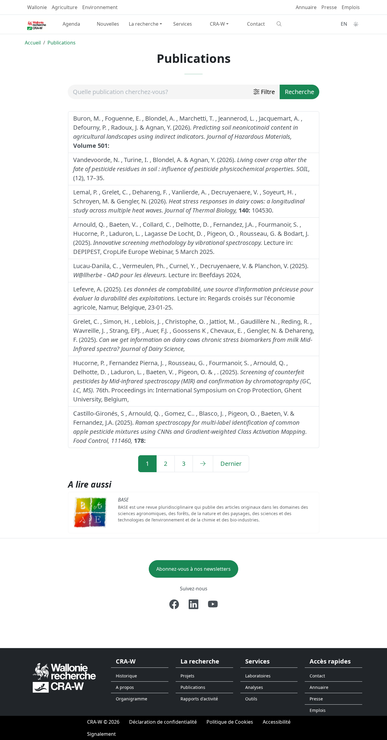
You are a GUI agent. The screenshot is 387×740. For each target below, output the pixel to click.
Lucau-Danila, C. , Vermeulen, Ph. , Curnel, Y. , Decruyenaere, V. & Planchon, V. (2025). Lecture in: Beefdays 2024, (190, 270)
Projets (187, 676)
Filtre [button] (267, 92)
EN (344, 24)
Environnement (100, 7)
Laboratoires (258, 676)
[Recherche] (292, 24)
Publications (61, 42)
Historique (126, 676)
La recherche (143, 24)
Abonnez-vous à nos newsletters (193, 569)
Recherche (299, 92)
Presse (329, 7)
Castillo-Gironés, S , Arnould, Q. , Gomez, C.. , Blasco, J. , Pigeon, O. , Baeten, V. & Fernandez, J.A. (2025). (190, 427)
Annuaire (306, 7)
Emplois (351, 7)
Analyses (254, 687)
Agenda (71, 24)
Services (182, 24)
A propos (125, 687)
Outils (251, 699)
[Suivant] (203, 463)
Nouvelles (108, 24)
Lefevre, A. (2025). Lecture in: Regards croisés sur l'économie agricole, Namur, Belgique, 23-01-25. (193, 298)
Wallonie (37, 7)
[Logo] (64, 677)
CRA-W (217, 24)
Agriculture (64, 7)
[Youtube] (213, 604)
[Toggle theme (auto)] (356, 24)
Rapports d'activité (199, 699)
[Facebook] (174, 604)
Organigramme (131, 699)
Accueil (33, 42)
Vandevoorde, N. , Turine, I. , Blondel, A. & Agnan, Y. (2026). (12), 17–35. (191, 169)
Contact (256, 24)
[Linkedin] (193, 604)
